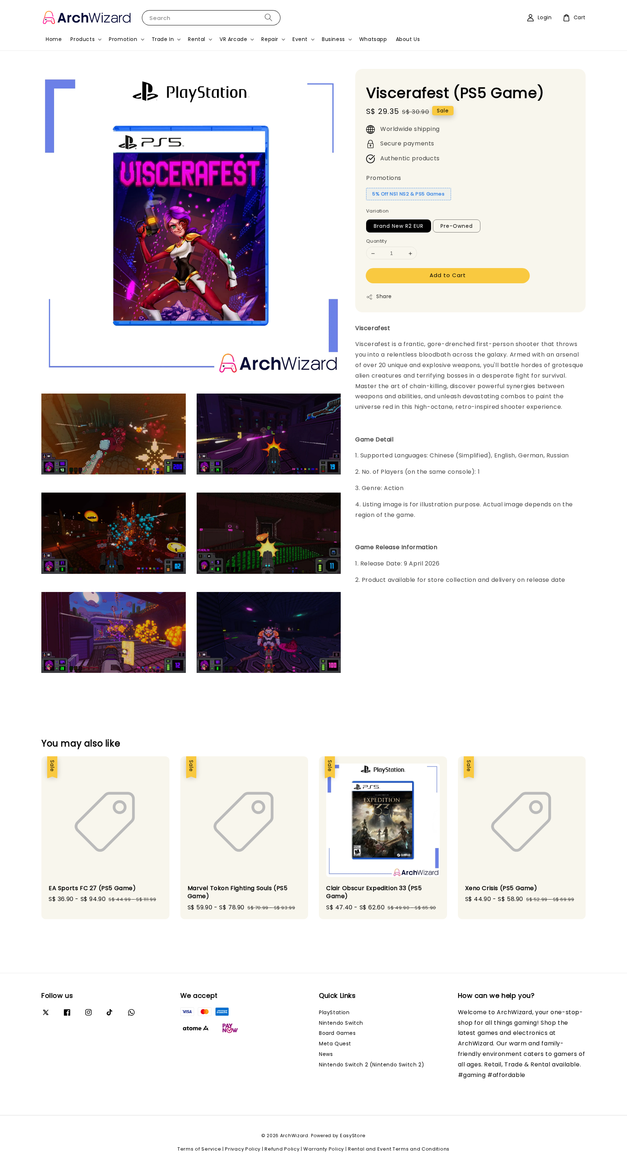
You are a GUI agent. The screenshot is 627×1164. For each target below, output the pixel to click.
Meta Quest (335, 1043)
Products (82, 39)
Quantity (376, 241)
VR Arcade (233, 39)
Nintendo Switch (341, 1023)
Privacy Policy (243, 1149)
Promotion (123, 39)
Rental (196, 39)
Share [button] (384, 296)
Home (54, 39)
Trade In (163, 39)
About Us (408, 39)
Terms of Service (199, 1149)
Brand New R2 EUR (398, 226)
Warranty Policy (323, 1149)
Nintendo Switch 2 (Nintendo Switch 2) (371, 1064)
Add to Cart (448, 275)
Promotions (383, 178)
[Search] (268, 18)
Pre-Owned (456, 226)
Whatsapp (373, 39)
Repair (269, 39)
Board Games (337, 1033)
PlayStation (334, 1012)
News (326, 1054)
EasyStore (353, 1135)
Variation (377, 211)
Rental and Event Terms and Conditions (399, 1149)
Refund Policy (282, 1149)
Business (333, 39)
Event (300, 39)
